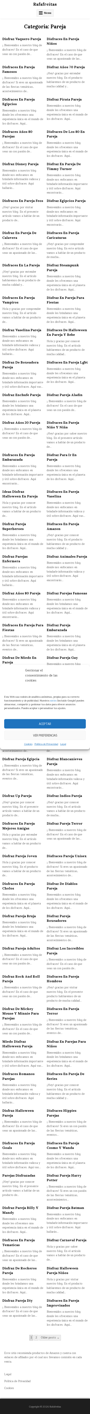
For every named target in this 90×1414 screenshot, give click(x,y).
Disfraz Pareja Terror (64, 823)
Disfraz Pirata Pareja (64, 99)
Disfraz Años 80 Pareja (21, 593)
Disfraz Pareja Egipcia (20, 759)
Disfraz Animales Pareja (67, 556)
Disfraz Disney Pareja (20, 164)
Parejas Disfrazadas (18, 1175)
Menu (47, 13)
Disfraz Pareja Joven (19, 856)
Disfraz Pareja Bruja (19, 916)
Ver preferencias (45, 735)
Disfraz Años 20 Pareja (21, 422)
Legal (63, 744)
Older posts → (50, 1337)
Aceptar (45, 724)
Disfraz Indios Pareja (64, 796)
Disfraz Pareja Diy (17, 1300)
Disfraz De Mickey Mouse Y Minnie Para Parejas (20, 1013)
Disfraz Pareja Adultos (21, 948)
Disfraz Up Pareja (17, 796)
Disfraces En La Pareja (21, 265)
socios (53, 700)
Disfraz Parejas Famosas (67, 593)
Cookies (28, 744)
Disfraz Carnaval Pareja (66, 1240)
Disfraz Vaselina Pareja (21, 330)
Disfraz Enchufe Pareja (21, 395)
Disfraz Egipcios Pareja (66, 201)
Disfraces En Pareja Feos (22, 201)
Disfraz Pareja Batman (65, 1208)
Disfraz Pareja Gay (62, 657)
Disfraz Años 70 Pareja (66, 67)
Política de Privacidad (46, 744)
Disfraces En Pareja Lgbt (67, 362)
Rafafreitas (45, 4)
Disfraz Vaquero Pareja (21, 39)
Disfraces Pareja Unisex (67, 856)
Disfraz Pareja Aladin (64, 395)
